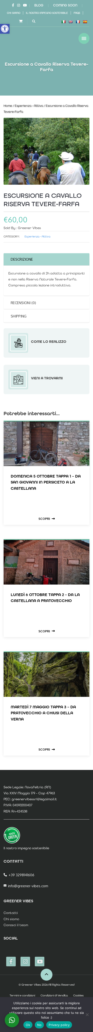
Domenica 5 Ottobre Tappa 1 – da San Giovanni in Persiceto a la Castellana (46, 482)
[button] (5, 29)
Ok (28, 1025)
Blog (38, 5)
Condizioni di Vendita (54, 995)
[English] (70, 22)
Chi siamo (13, 13)
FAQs (77, 13)
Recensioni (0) (23, 303)
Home (8, 106)
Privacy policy (59, 1025)
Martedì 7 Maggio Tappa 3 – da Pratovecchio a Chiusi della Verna (43, 712)
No (39, 1025)
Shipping (18, 316)
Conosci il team (16, 925)
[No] (87, 1014)
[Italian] (63, 22)
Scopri (44, 519)
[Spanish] (85, 22)
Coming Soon (65, 5)
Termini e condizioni (22, 995)
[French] (78, 22)
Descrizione (22, 259)
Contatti (11, 913)
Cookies (78, 995)
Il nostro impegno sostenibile (47, 13)
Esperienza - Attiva (29, 106)
